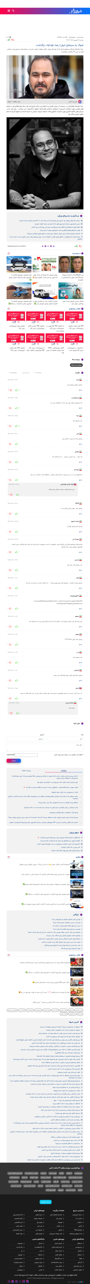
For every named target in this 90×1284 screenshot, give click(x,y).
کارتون (60, 1230)
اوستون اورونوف (26, 1182)
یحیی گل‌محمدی (17, 1230)
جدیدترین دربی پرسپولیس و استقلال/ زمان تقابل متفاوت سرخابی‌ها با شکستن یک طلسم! (53, 1160)
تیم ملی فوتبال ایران (75, 1177)
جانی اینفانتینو (67, 1186)
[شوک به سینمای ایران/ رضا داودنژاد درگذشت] (45, 77)
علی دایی (39, 1226)
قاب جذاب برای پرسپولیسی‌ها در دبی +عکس (67, 1140)
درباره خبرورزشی (77, 1215)
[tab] (63, 770)
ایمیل (42, 734)
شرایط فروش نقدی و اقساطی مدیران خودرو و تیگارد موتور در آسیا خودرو (59, 939)
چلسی (36, 1182)
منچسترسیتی (70, 1190)
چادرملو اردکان (14, 1177)
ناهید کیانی (19, 1226)
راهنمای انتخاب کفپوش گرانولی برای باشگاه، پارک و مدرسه (63, 936)
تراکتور (61, 1173)
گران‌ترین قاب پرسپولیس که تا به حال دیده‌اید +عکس (64, 1069)
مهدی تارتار (52, 1173)
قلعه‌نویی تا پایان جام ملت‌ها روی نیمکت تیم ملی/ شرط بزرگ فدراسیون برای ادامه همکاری (54, 1066)
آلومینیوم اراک (50, 1190)
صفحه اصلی (80, 37)
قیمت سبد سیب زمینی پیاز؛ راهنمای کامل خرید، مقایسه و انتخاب (60, 942)
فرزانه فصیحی (18, 1219)
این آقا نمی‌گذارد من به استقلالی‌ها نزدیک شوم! (66, 1087)
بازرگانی (76, 914)
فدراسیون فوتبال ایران (15, 1173)
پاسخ (80, 390)
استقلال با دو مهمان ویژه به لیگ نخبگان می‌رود (66, 1104)
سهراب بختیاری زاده (31, 1173)
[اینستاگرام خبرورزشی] (9, 1282)
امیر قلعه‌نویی (18, 1222)
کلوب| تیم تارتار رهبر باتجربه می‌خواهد (69, 1072)
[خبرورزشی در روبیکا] (20, 1282)
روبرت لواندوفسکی (56, 1262)
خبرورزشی (75, 11)
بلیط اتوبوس (72, 1014)
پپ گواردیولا (58, 1259)
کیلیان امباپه (58, 1243)
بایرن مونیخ (38, 1259)
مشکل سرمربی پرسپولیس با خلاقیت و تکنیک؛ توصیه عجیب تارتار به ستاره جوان (56, 1128)
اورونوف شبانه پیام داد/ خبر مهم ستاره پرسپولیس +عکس (63, 1037)
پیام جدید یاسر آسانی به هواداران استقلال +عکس (65, 1120)
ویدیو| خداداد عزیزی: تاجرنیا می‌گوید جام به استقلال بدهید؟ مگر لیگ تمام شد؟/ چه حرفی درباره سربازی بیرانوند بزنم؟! (43, 817)
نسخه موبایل (45, 1202)
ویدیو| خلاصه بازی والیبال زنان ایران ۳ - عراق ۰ (66, 1100)
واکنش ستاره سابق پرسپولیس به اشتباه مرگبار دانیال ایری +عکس (60, 1150)
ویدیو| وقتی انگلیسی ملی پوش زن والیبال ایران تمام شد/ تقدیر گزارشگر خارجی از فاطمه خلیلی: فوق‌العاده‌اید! (48, 1040)
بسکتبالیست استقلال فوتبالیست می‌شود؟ (67, 1144)
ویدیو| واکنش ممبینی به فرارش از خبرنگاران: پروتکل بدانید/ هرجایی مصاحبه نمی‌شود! (55, 1046)
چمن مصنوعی (79, 1010)
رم (21, 1251)
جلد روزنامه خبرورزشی (55, 1234)
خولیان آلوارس (46, 1182)
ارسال (14, 761)
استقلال (69, 1173)
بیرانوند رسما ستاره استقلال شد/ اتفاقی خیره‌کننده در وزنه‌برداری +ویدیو (59, 1107)
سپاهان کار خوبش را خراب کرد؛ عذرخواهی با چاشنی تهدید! (63, 1030)
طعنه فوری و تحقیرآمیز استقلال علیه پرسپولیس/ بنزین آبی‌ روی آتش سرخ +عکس (55, 227)
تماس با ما (79, 1219)
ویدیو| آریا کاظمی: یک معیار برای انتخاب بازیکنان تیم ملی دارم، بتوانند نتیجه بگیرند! (55, 1097)
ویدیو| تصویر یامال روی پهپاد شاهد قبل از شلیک (65, 851)
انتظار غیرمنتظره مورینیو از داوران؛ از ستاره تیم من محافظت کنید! (60, 1063)
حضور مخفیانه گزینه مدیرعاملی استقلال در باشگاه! (65, 1137)
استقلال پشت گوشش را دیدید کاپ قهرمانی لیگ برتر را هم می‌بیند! (58, 803)
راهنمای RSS (78, 1230)
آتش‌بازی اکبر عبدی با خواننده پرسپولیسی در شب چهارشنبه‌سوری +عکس (58, 844)
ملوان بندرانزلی (77, 1270)
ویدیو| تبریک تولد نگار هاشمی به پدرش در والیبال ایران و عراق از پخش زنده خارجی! (55, 1084)
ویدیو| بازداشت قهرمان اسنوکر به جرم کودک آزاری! (65, 1153)
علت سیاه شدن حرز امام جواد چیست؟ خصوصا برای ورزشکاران (62, 945)
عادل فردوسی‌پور (17, 1215)
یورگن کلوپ (58, 1255)
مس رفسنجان (78, 1266)
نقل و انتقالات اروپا (60, 1177)
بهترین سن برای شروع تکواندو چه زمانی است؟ (66, 929)
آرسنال (40, 1186)
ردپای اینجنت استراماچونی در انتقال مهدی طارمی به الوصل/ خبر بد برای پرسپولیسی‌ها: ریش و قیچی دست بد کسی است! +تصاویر (45, 238)
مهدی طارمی (38, 1234)
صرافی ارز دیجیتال (12, 1010)
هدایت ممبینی (77, 1182)
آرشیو (80, 1226)
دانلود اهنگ (30, 1010)
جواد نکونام (34, 1177)
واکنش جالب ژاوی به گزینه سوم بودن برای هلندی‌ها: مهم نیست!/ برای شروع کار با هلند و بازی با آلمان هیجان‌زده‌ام (46, 1059)
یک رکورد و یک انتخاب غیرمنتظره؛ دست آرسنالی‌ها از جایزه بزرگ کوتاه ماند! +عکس (56, 1043)
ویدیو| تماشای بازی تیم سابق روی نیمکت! (67, 1113)
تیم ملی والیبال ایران (52, 1186)
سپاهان (43, 1173)
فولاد (80, 1259)
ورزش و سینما (76, 365)
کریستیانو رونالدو (57, 1247)
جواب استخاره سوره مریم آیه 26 (70, 949)
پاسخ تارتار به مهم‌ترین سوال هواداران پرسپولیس (63, 813)
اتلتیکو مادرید (13, 1182)
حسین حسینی (16, 1186)
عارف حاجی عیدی (29, 1186)
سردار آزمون (39, 1215)
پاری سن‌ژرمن (38, 1262)
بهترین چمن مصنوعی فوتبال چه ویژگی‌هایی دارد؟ (66, 919)
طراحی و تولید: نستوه (73, 1282)
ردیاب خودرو (63, 1010)
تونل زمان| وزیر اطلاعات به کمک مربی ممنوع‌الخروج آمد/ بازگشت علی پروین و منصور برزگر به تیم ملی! (50, 1050)
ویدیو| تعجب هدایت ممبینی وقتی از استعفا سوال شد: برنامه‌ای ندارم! (59, 1033)
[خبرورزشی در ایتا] (24, 1282)
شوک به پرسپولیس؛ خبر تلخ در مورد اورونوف (64, 792)
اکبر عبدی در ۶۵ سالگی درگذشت (70, 847)
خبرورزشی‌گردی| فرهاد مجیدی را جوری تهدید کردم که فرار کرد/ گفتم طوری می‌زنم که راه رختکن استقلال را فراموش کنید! (45, 1081)
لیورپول (60, 1190)
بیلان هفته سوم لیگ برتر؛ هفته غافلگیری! (67, 1053)
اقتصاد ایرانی (64, 1014)
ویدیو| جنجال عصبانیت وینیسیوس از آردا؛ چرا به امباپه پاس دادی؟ (60, 1110)
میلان (80, 1190)
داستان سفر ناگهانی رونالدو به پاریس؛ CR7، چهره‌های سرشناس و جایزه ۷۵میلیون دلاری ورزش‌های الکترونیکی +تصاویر (43, 822)
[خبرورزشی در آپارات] (16, 1282)
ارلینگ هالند (58, 1270)
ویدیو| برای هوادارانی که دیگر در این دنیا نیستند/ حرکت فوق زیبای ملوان (58, 1147)
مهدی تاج (39, 1222)
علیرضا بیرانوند (45, 1177)
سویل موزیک (38, 1010)
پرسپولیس (78, 1173)
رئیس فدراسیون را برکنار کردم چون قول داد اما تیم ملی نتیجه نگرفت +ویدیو (57, 224)
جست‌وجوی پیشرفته (76, 1234)
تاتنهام (40, 1266)
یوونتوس (19, 1270)
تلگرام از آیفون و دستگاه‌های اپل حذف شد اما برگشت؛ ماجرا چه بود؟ (60, 841)
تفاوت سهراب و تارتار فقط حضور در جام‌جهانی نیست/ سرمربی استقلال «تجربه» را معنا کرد (52, 787)
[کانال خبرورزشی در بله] (27, 1282)
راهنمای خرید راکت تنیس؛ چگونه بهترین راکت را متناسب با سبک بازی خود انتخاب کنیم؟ (54, 932)
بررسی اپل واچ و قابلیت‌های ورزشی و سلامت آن (66, 926)
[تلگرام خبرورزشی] (13, 1282)
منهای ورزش (72, 37)
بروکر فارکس (47, 1010)
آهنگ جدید (55, 1010)
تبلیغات (79, 1222)
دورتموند (19, 1243)
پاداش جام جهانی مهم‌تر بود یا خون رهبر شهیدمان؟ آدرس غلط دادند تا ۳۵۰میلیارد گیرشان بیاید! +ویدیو (49, 221)
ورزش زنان (59, 1219)
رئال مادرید (78, 1186)
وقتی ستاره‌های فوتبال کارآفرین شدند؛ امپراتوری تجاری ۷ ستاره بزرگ (60, 230)
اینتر (41, 1251)
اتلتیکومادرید (38, 1247)
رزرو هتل (80, 1014)
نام (82, 734)
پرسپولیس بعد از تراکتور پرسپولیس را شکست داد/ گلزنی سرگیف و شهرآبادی (57, 1117)
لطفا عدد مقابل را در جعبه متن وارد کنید (68, 755)
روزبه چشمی (65, 1182)
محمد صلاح (58, 1251)
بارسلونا (24, 1177)
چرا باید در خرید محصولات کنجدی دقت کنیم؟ (66, 923)
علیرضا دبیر (39, 1230)
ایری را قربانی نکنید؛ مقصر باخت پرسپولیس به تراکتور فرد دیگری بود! (57, 782)
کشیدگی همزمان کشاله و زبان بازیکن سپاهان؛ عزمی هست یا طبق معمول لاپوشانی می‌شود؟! (53, 234)
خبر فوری (71, 1010)
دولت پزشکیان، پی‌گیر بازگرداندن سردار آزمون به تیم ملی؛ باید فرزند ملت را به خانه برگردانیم (51, 808)
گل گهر (56, 1182)
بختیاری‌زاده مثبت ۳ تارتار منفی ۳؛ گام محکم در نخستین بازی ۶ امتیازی (59, 1157)
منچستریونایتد (18, 1262)
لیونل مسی (59, 1266)
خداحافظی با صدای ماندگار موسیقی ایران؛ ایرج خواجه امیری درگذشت (60, 838)
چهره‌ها (60, 1222)
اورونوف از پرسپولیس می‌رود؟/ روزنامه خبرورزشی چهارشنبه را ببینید (60, 1027)
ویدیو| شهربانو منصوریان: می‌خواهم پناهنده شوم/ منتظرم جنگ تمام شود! (58, 1056)
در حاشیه (59, 1226)
